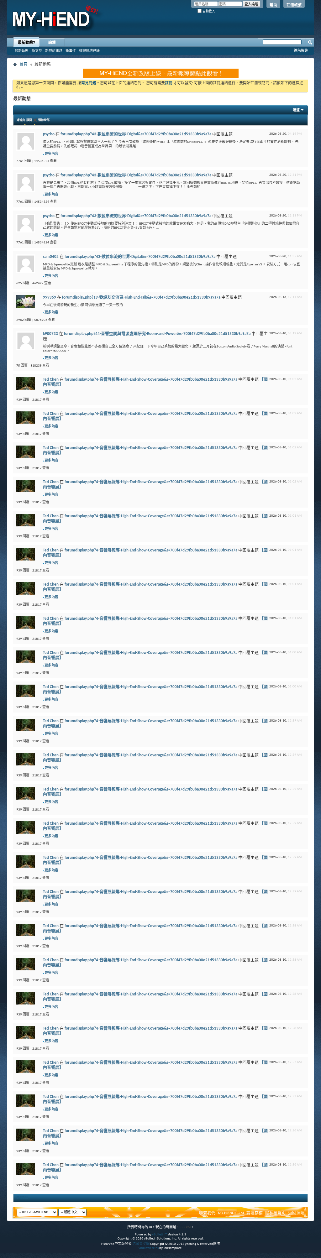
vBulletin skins (149, 1248)
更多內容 (51, 154)
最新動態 (22, 51)
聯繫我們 (207, 1213)
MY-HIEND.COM (231, 1213)
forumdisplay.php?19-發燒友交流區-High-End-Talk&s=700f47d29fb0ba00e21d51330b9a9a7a (141, 297)
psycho (49, 134)
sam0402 (51, 257)
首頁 (23, 64)
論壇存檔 (254, 1213)
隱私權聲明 (275, 1213)
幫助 (273, 5)
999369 (49, 297)
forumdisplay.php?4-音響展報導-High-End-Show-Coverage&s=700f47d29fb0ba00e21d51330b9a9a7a (151, 380)
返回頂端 (296, 1213)
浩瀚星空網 (141, 1244)
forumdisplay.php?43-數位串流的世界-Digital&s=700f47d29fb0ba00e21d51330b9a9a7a (136, 134)
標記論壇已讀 (89, 51)
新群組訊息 (53, 51)
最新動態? (26, 42)
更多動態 (22, 1198)
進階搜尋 (301, 50)
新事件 (71, 51)
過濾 (296, 110)
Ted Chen (51, 380)
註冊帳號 (294, 5)
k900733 (50, 334)
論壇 (52, 42)
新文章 (37, 51)
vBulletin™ (159, 1234)
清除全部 (44, 120)
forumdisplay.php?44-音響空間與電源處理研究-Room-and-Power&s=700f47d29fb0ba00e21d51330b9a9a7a (157, 334)
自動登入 (208, 11)
